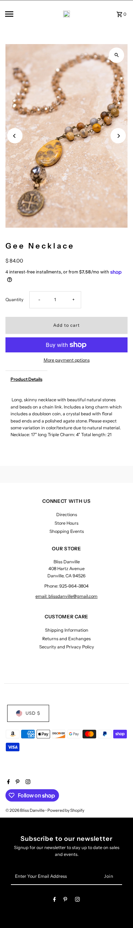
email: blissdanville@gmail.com (66, 596)
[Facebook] (7, 782)
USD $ (33, 713)
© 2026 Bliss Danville (25, 810)
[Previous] (15, 136)
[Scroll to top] (118, 910)
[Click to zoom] (116, 55)
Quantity (14, 299)
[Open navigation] (16, 14)
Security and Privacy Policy (66, 646)
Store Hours (66, 523)
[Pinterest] (16, 782)
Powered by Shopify (65, 810)
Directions (66, 514)
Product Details (26, 379)
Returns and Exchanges (66, 638)
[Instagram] (27, 782)
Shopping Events (66, 531)
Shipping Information (66, 630)
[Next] (118, 136)
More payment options (67, 360)
